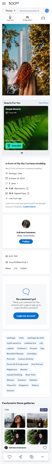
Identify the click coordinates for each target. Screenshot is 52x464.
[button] (47, 10)
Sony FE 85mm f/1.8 (17, 262)
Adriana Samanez (26, 232)
